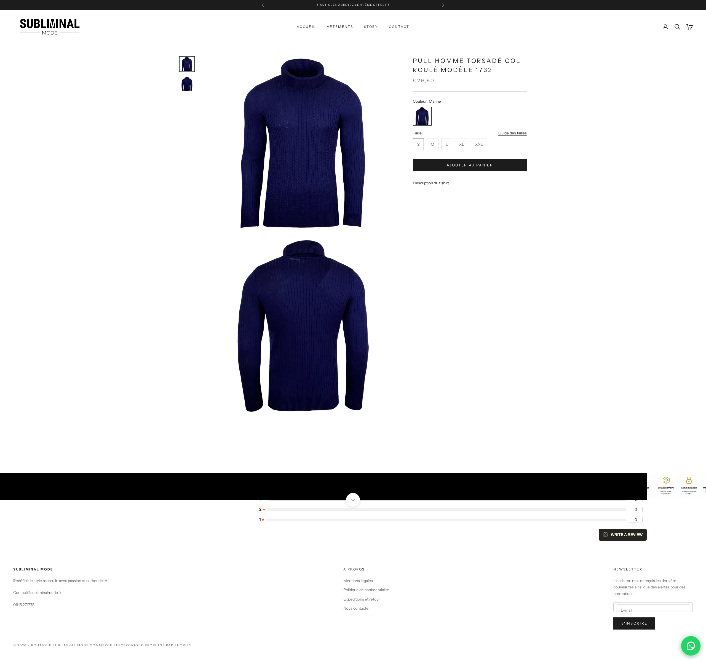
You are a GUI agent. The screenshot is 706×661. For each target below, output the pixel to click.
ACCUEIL (306, 27)
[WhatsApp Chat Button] (690, 645)
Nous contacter (356, 608)
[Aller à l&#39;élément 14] (187, 64)
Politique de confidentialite (366, 589)
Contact (399, 27)
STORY (371, 27)
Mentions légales (358, 580)
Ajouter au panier (469, 165)
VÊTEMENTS (340, 27)
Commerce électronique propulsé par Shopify (140, 645)
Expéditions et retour (361, 599)
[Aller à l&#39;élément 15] (187, 84)
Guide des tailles (512, 133)
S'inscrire (634, 623)
